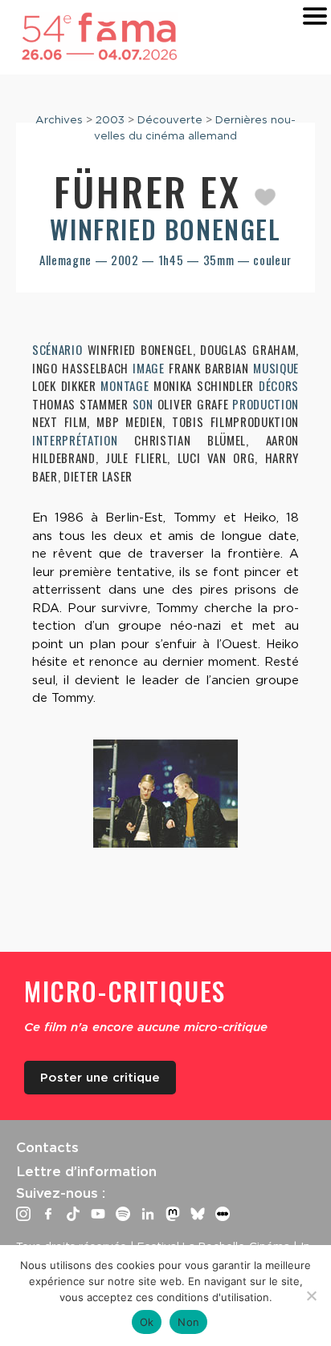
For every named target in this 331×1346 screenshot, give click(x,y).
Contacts (47, 1147)
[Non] (311, 1296)
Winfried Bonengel (165, 229)
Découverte (169, 119)
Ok (147, 1322)
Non (188, 1322)
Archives (59, 119)
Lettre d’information (86, 1171)
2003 (110, 119)
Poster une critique (100, 1077)
